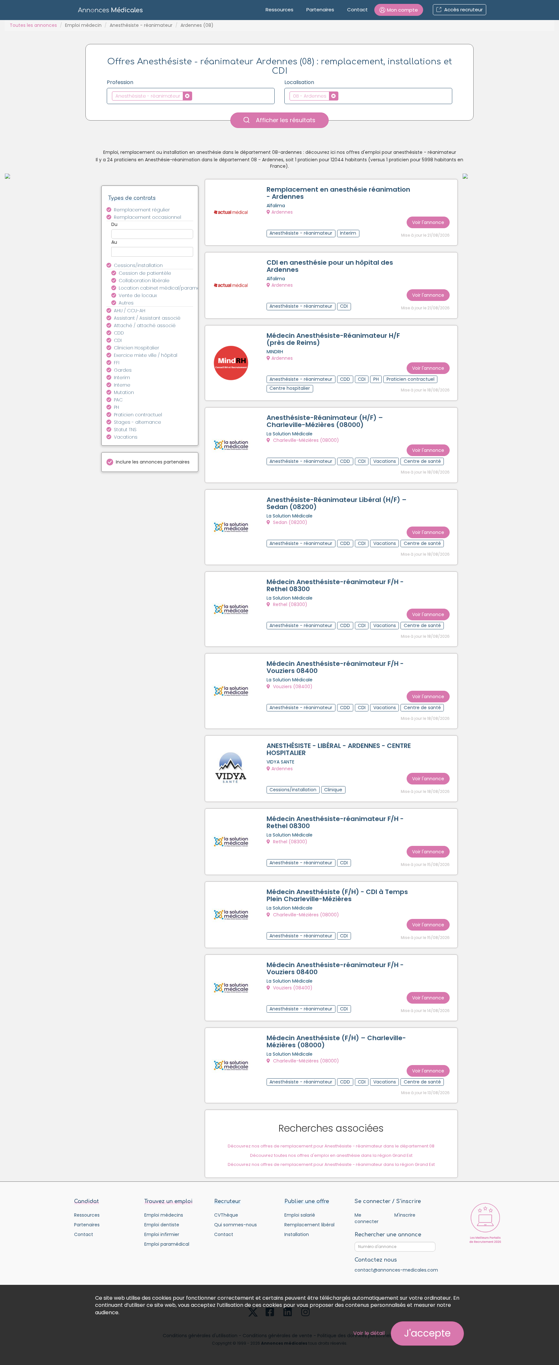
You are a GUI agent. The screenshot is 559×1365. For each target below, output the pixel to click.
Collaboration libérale (144, 280)
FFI (116, 362)
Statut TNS (125, 429)
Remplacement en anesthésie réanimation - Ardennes (338, 193)
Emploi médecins (163, 1215)
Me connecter (366, 1218)
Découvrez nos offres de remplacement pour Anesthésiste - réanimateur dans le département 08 (331, 1146)
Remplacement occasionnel (147, 217)
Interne (122, 385)
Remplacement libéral (309, 1224)
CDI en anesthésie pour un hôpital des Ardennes (330, 266)
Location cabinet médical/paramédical (160, 288)
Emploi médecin (83, 25)
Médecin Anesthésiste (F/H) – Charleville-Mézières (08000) (336, 1041)
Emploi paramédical (166, 1244)
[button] (398, 9)
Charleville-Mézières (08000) (305, 440)
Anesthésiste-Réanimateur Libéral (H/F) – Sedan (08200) (337, 503)
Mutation (124, 392)
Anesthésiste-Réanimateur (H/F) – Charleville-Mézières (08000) (325, 421)
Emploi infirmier (161, 1234)
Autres (126, 303)
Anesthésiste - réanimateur (141, 25)
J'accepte (427, 1333)
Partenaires (320, 9)
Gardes (123, 370)
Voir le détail (369, 1333)
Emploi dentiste (161, 1224)
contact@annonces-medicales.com (396, 1270)
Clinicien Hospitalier (136, 348)
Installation (296, 1234)
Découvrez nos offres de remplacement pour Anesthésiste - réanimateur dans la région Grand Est (331, 1164)
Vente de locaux (138, 295)
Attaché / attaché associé (145, 325)
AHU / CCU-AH (129, 310)
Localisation (299, 82)
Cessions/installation (138, 265)
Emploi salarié (299, 1215)
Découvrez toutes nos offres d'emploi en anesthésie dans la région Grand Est (331, 1155)
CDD (119, 333)
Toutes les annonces (33, 25)
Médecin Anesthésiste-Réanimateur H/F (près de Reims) (333, 339)
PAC (118, 400)
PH (116, 407)
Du (114, 224)
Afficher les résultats (284, 120)
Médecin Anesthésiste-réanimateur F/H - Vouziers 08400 (335, 667)
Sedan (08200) (289, 522)
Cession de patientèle (145, 273)
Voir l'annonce (428, 222)
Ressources (279, 9)
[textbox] (195, 95)
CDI (118, 340)
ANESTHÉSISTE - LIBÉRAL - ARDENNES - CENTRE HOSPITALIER (339, 749)
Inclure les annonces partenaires (153, 462)
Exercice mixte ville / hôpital (145, 355)
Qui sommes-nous (235, 1224)
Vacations (125, 437)
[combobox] (191, 96)
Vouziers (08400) (292, 686)
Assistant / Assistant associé (147, 318)
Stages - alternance (137, 422)
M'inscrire (404, 1215)
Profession (120, 82)
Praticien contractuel (138, 414)
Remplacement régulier (142, 210)
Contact (357, 9)
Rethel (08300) (289, 604)
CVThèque (226, 1215)
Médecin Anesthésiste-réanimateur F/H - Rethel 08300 (335, 585)
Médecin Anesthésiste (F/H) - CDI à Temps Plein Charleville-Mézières (337, 895)
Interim (122, 377)
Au (114, 242)
